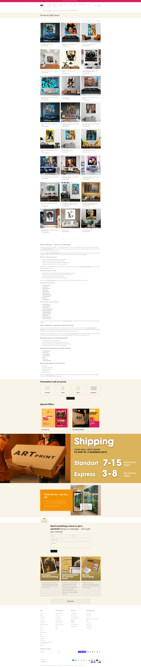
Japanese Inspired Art (47, 313)
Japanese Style (73, 626)
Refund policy (55, 665)
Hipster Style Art (46, 315)
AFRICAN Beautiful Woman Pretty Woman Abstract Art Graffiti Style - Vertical (50, 230)
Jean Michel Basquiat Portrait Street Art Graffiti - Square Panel (70, 45)
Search (41, 613)
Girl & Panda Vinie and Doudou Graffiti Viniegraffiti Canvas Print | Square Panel (90, 177)
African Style (88, 613)
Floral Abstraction (46, 307)
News (41, 634)
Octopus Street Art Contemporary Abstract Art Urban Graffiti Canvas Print (49, 98)
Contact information (82, 665)
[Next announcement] (100, 1)
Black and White (89, 626)
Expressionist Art (46, 291)
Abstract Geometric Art (47, 294)
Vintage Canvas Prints (47, 316)
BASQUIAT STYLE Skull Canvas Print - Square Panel (49, 70)
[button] (95, 5)
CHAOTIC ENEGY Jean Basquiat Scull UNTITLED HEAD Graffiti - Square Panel (91, 124)
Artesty (42, 253)
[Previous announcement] (40, 1)
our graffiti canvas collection (85, 266)
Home (44, 10)
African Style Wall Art (47, 312)
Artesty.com (44, 665)
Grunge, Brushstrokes (75, 624)
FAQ (41, 626)
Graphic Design (73, 615)
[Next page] (78, 238)
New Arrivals (42, 636)
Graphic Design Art (46, 304)
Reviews (41, 615)
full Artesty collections (49, 374)
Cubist (44, 357)
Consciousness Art (46, 288)
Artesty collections (51, 280)
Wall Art (41, 630)
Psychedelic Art (46, 286)
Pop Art (57, 628)
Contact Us (42, 618)
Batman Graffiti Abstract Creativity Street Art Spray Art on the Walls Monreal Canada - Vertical (70, 204)
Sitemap (41, 645)
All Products (42, 640)
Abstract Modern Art (46, 285)
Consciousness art (74, 613)
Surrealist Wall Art (46, 299)
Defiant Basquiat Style (65, 97)
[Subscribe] (59, 651)
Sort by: (84, 21)
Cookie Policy (42, 622)
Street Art (72, 620)
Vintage (87, 616)
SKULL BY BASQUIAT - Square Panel (47, 44)
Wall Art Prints (42, 632)
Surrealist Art (45, 358)
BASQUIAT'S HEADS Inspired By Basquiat (89, 44)
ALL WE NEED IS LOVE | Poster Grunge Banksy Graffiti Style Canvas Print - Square (70, 124)
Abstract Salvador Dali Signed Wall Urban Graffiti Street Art (90, 98)
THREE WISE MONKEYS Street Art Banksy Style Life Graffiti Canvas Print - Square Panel (90, 71)
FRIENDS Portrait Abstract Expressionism (88, 150)
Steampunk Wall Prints (47, 310)
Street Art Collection (68, 320)
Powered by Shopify (49, 665)
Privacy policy (60, 665)
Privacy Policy (42, 620)
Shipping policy (71, 665)
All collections (49, 10)
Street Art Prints (73, 333)
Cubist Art (44, 297)
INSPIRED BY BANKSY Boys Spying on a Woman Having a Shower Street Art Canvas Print (90, 204)
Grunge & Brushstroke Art (48, 309)
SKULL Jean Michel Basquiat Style (67, 150)
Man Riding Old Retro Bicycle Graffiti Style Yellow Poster (49, 151)
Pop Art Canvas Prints (47, 318)
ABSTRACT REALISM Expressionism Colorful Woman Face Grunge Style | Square (70, 177)
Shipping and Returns (44, 624)
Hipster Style (88, 615)
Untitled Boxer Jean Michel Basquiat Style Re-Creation (69, 71)
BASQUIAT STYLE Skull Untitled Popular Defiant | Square (49, 124)
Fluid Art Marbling (46, 355)
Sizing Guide (70, 398)
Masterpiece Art (89, 628)
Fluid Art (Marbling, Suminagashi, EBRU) (92, 619)
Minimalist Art (45, 289)
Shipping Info (52, 439)
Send (54, 551)
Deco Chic (88, 622)
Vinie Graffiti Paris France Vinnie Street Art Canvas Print (49, 204)
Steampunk (73, 622)
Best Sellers (42, 638)
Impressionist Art (46, 293)
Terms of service (65, 665)
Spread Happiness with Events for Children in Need (46, 643)
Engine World (88, 624)
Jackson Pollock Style (47, 305)
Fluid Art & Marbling (46, 296)
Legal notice (76, 665)
